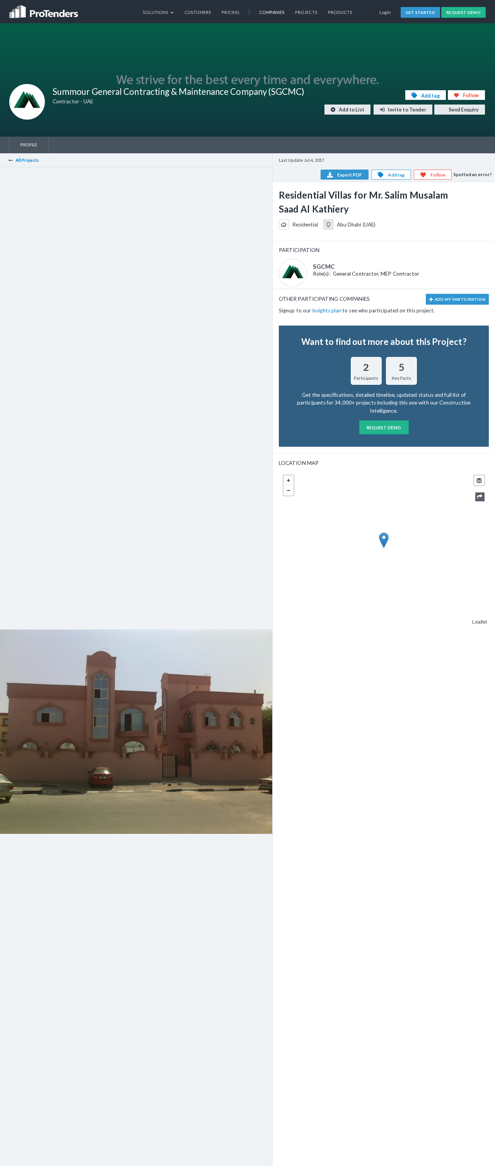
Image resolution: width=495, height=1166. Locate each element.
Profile (29, 144)
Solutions (156, 12)
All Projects (27, 160)
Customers (198, 12)
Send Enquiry (463, 110)
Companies (272, 12)
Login (385, 12)
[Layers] (479, 480)
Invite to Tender (406, 110)
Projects (306, 12)
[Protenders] (44, 9)
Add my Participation (459, 299)
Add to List (351, 110)
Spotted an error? (472, 174)
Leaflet (479, 621)
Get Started (420, 12)
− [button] (288, 490)
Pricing (230, 12)
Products (340, 12)
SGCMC (324, 266)
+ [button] (288, 480)
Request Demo (463, 12)
